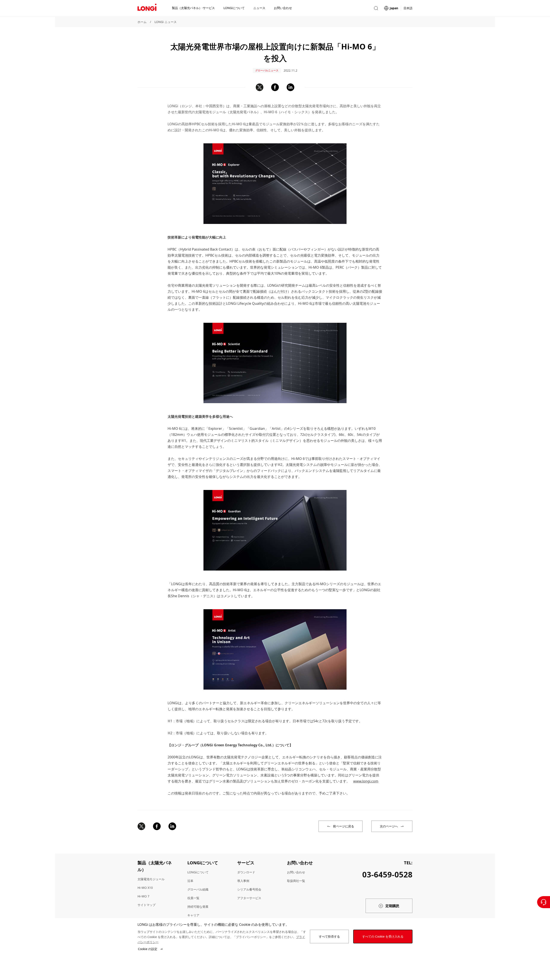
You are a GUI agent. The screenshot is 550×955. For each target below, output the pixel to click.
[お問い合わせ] (543, 902)
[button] (376, 8)
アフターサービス (249, 898)
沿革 (190, 881)
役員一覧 (193, 898)
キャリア (193, 915)
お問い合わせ (296, 872)
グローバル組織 (197, 889)
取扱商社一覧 (296, 881)
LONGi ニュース (165, 22)
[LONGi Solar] (147, 8)
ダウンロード (246, 872)
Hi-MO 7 (143, 896)
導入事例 (243, 881)
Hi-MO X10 (145, 888)
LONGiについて (198, 872)
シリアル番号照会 (249, 889)
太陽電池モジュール (151, 879)
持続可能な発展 (197, 906)
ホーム (142, 22)
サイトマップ (147, 905)
